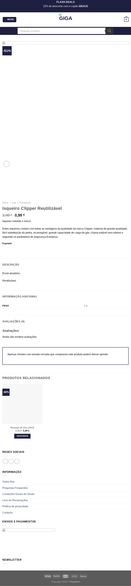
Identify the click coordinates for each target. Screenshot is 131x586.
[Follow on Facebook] (5, 461)
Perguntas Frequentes (15, 488)
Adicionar (22, 436)
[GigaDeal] (65, 19)
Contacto (7, 512)
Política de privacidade (15, 506)
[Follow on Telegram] (16, 461)
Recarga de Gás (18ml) (22, 427)
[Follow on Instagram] (11, 461)
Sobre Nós (8, 481)
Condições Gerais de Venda (18, 494)
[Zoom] (7, 164)
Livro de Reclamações (15, 500)
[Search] (109, 31)
